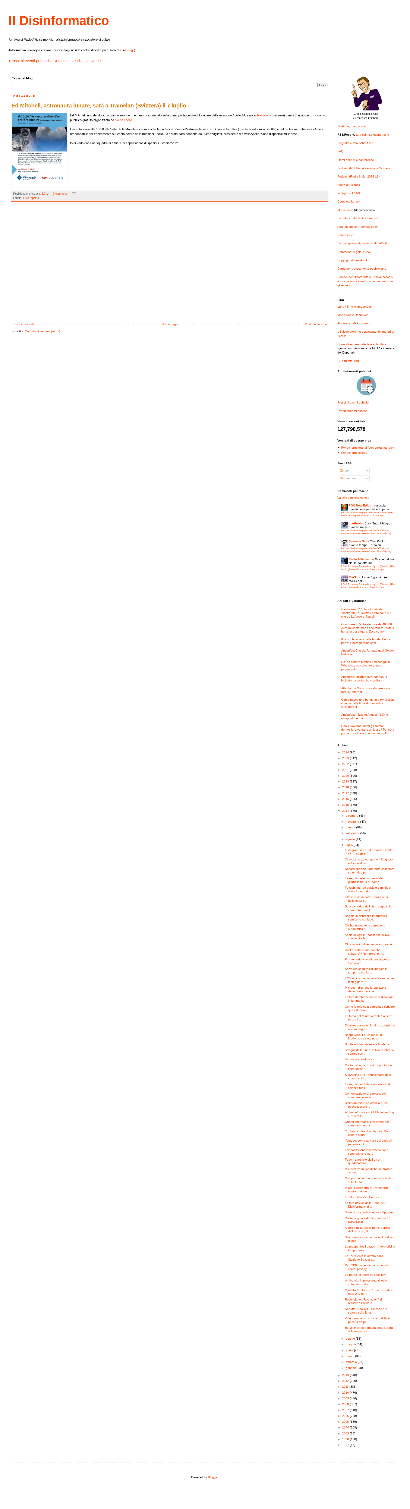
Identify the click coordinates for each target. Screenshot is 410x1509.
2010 (346, 1392)
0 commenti (60, 193)
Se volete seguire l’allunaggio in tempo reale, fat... (366, 970)
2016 (346, 799)
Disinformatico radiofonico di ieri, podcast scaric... (367, 1104)
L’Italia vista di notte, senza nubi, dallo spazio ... (367, 898)
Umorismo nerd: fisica (359, 1059)
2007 (346, 1410)
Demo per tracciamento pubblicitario (361, 268)
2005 (346, 1421)
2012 (346, 1381)
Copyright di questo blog (353, 260)
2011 (345, 1386)
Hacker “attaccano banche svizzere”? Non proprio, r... (364, 951)
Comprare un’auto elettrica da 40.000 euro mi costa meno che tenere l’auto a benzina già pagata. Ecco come (367, 627)
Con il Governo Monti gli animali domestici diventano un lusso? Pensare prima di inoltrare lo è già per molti (367, 729)
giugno (351, 1338)
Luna (26, 198)
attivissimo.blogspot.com (372, 134)
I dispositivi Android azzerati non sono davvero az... (366, 1151)
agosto (351, 839)
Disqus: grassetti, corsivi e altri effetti (362, 243)
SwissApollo (123, 120)
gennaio (351, 1368)
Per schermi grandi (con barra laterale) (367, 447)
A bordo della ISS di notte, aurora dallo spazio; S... (367, 1229)
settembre (353, 833)
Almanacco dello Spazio (353, 323)
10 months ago (384, 533)
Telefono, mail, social (351, 126)
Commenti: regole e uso (353, 252)
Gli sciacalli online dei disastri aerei (368, 944)
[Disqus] (170, 264)
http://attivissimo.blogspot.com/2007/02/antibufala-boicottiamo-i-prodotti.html (367, 514)
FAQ (340, 151)
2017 (346, 793)
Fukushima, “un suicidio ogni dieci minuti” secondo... (368, 889)
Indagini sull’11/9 (348, 193)
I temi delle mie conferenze (355, 159)
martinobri (356, 523)
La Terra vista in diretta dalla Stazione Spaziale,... (364, 1257)
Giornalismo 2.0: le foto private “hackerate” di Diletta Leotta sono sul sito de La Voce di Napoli (366, 613)
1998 (346, 1439)
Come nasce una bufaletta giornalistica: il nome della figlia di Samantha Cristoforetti (368, 703)
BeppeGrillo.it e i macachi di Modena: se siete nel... (363, 1036)
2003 (346, 1433)
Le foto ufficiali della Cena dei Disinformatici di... (365, 1204)
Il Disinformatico (59, 20)
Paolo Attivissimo (361, 559)
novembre (353, 821)
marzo (350, 1356)
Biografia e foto (347, 143)
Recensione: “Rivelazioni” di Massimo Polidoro (363, 1301)
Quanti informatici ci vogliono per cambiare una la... (367, 1123)
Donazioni (61, 61)
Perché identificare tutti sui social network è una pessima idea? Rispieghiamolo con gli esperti (365, 281)
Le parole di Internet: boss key (365, 1274)
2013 (346, 1375)
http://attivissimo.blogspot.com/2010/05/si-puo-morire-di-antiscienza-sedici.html (365, 531)
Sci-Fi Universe (88, 61)
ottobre (351, 827)
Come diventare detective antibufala (361, 344)
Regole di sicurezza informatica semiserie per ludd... (366, 917)
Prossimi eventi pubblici (29, 61)
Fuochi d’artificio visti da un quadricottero (363, 1161)
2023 (346, 758)
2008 (346, 1404)
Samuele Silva (359, 541)
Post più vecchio (316, 324)
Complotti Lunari (348, 201)
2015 (346, 804)
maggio (351, 1344)
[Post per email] (74, 193)
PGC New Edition (361, 505)
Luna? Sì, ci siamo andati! (354, 306)
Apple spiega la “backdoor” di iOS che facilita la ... (367, 936)
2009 (346, 1398)
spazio (35, 198)
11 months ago (376, 569)
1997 (346, 1445)
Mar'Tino (355, 577)
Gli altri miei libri (348, 361)
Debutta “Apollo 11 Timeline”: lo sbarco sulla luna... (366, 1310)
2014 (346, 810)
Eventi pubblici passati (352, 410)
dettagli (129, 50)
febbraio (352, 1362)
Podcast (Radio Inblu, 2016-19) (358, 176)
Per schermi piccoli (354, 452)
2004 (346, 1427)
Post (346, 471)
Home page (170, 324)
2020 (346, 775)
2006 (346, 1416)
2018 (346, 787)
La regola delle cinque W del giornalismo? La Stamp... (364, 880)
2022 (346, 764)
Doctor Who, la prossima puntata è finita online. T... (368, 1067)
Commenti (350, 478)
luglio (350, 845)
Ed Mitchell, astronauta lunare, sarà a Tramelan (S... (369, 1329)
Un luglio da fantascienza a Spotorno (370, 1212)
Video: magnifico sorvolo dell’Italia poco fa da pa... (368, 1320)
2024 (346, 752)
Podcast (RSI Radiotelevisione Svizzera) (364, 168)
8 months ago (377, 515)
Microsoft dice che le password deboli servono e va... (366, 989)
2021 (346, 770)
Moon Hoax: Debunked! (353, 315)
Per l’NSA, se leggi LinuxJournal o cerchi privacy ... (368, 1267)
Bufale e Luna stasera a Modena (367, 1044)
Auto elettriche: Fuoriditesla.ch (357, 226)
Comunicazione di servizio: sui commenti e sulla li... (365, 1095)
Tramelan (262, 115)
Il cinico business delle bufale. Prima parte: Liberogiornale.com (365, 640)
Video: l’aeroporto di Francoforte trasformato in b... (367, 1189)
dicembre (352, 815)
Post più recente (24, 324)
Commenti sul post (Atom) (42, 331)
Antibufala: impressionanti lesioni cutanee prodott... (367, 1282)
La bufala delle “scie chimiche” (357, 218)
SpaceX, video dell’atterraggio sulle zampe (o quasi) (368, 908)
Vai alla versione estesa (353, 497)
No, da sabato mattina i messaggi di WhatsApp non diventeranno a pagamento (365, 665)
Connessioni (345, 235)
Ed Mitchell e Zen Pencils (362, 1197)
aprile (350, 1350)
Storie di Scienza (348, 184)
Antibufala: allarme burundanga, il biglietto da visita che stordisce (364, 678)
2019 (346, 781)
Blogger (213, 1477)
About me (366, 143)
